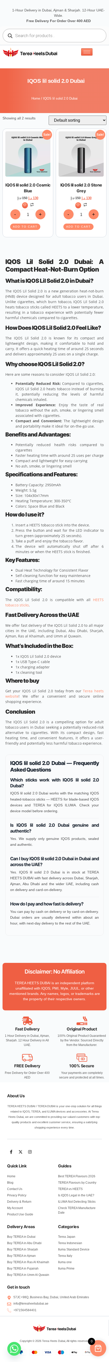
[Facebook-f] (11, 1152)
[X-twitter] (20, 1152)
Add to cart (25, 226)
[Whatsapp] (14, 1349)
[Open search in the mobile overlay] (54, 35)
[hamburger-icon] (87, 52)
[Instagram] (30, 1152)
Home (35, 98)
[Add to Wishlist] (25, 205)
